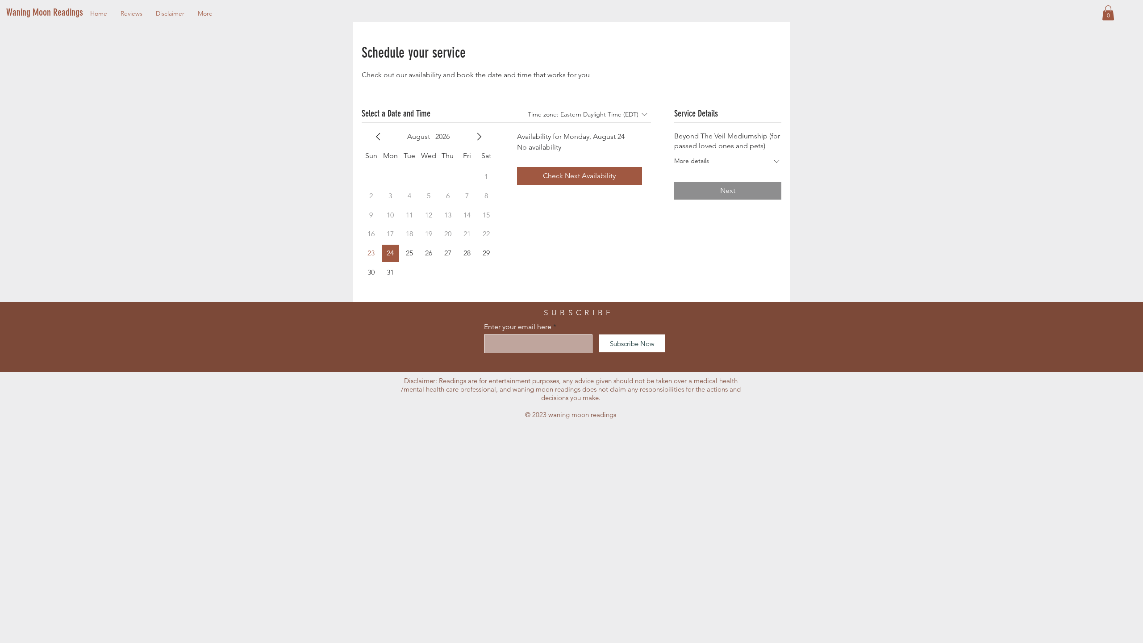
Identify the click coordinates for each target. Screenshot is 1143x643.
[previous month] (378, 136)
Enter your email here (517, 326)
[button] (1108, 12)
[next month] (479, 136)
